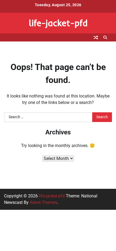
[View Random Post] (96, 37)
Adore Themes (43, 202)
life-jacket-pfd (58, 22)
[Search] (105, 37)
